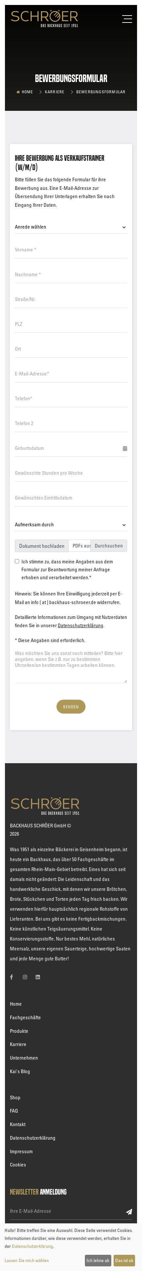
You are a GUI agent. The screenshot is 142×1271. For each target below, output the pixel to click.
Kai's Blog (20, 1071)
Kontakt (17, 1124)
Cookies (18, 1164)
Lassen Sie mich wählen (27, 1260)
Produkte (19, 1031)
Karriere (55, 91)
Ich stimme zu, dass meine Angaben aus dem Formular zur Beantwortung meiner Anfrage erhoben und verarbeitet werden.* (67, 569)
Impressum (21, 1151)
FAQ (14, 1111)
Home (27, 91)
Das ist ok (124, 1260)
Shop (15, 1097)
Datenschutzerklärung (80, 625)
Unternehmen (24, 1058)
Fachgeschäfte (25, 1017)
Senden (71, 706)
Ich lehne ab (98, 1260)
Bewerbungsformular (101, 91)
